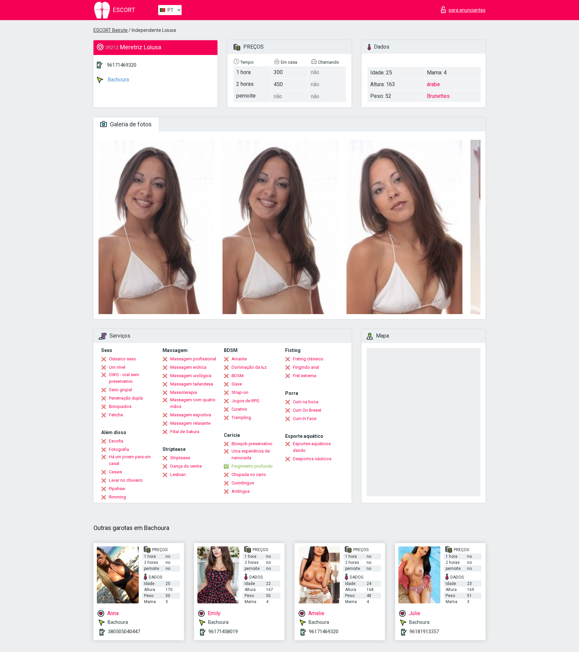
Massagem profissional (193, 358)
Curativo (239, 409)
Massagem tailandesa (191, 384)
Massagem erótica (188, 367)
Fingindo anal (306, 367)
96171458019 (223, 632)
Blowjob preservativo (252, 443)
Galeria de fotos (130, 124)
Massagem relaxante (190, 423)
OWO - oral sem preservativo (124, 378)
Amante (239, 358)
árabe (433, 84)
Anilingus (241, 491)
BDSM (238, 375)
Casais (115, 471)
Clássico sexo (122, 358)
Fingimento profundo (252, 466)
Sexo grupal (120, 389)
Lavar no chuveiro (126, 480)
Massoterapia (183, 392)
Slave (237, 384)
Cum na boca (305, 401)
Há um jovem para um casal (130, 460)
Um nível (117, 367)
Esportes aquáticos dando (312, 447)
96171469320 (121, 65)
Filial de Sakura (184, 431)
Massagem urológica (190, 375)
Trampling (241, 417)
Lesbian (178, 474)
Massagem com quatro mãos (192, 403)
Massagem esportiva (190, 414)
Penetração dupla (126, 398)
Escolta (116, 440)
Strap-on (240, 392)
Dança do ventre (186, 466)
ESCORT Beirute (110, 30)
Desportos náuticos (312, 458)
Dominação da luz (249, 367)
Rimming (117, 496)
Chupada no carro (249, 474)
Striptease (180, 457)
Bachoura (117, 79)
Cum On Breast (307, 410)
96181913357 (424, 632)
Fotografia (119, 449)
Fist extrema (304, 375)
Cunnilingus (243, 482)
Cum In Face (304, 418)
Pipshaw (117, 488)
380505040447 (124, 632)
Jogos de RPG (245, 400)
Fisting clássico (308, 358)
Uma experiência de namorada (251, 454)
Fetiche (116, 414)
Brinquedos (120, 406)
